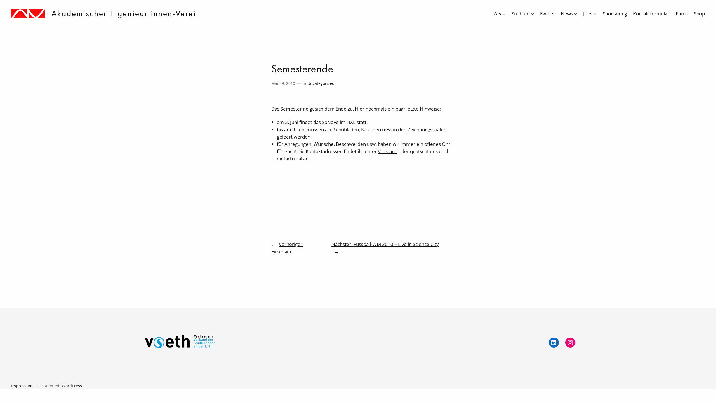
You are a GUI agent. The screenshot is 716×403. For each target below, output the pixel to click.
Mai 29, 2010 (283, 83)
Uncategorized (321, 83)
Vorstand (387, 151)
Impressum (21, 385)
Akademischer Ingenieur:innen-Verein (126, 13)
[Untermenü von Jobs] (594, 13)
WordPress (72, 385)
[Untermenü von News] (575, 13)
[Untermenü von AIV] (504, 13)
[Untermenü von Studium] (532, 13)
